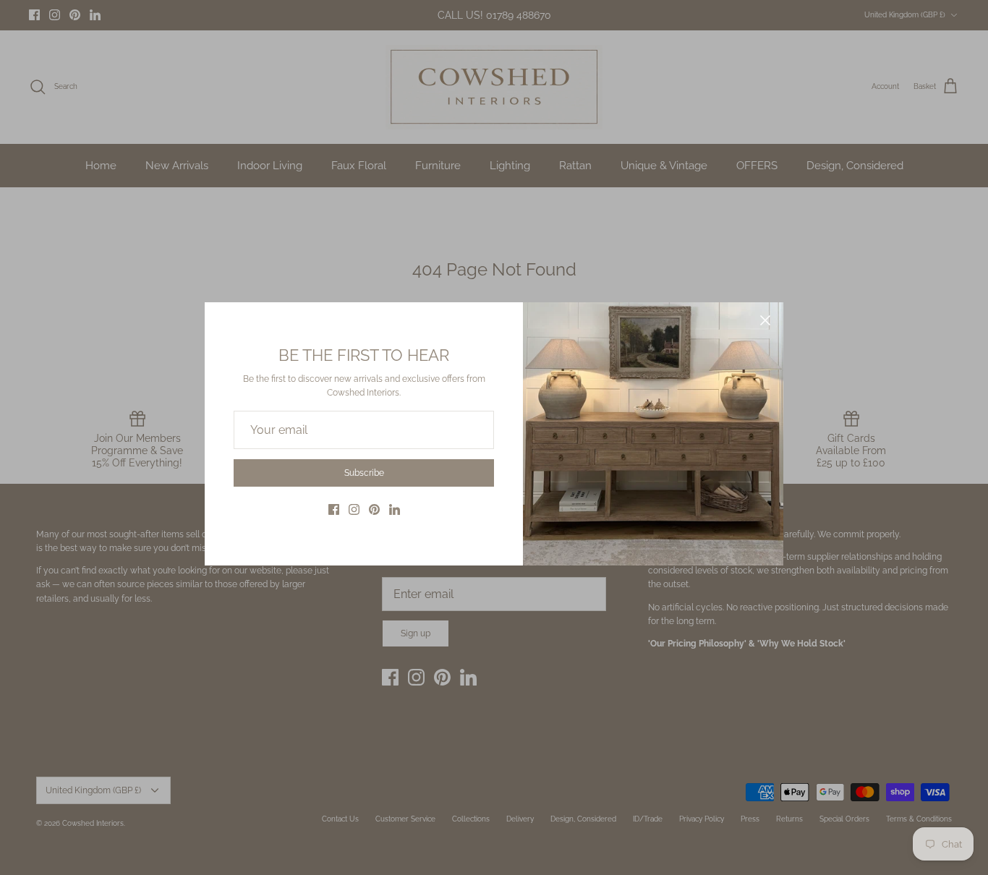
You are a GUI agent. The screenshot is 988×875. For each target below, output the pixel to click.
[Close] (765, 320)
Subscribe (364, 473)
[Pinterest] (374, 509)
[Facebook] (333, 509)
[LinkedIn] (394, 509)
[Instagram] (354, 509)
